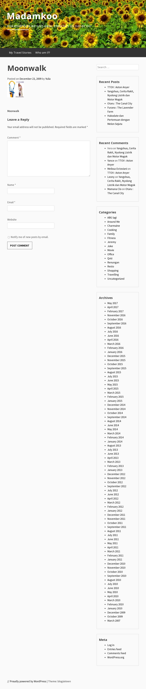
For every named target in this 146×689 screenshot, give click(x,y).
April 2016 (112, 339)
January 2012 (114, 510)
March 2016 (113, 343)
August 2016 (114, 327)
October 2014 (115, 413)
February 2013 (115, 466)
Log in (110, 645)
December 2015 (116, 356)
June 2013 (113, 453)
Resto (110, 266)
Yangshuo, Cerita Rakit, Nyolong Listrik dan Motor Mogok (120, 95)
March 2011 (113, 551)
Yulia (47, 78)
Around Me (113, 221)
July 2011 (112, 535)
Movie (110, 250)
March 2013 (113, 461)
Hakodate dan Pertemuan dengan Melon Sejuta (118, 120)
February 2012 (115, 506)
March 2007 (113, 620)
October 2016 (115, 319)
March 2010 (113, 600)
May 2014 (112, 429)
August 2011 (114, 531)
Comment (14, 137)
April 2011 (112, 547)
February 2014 (115, 437)
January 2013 (114, 470)
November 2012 (116, 478)
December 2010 (116, 563)
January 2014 (114, 441)
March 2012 (113, 502)
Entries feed (114, 649)
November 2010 (116, 567)
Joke (110, 246)
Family (111, 234)
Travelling (113, 274)
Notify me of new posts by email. (29, 237)
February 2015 (115, 396)
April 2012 (112, 498)
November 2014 (116, 409)
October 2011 (115, 523)
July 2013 (112, 449)
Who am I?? (42, 52)
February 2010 (115, 604)
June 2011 (113, 539)
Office (110, 254)
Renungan (113, 262)
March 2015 (113, 392)
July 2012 (112, 490)
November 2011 (116, 518)
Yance (110, 160)
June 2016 (113, 335)
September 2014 (116, 417)
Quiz (109, 258)
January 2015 (114, 400)
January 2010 (114, 608)
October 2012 (115, 482)
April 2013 (112, 457)
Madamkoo (32, 16)
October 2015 (115, 364)
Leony (110, 177)
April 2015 (112, 388)
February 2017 (115, 311)
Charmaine (113, 225)
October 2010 (115, 571)
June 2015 (113, 380)
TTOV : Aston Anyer (118, 87)
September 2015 (116, 368)
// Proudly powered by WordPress (26, 681)
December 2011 (116, 514)
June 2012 (113, 494)
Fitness (111, 238)
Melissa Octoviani (117, 168)
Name (11, 185)
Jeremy (111, 242)
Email (11, 202)
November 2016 (116, 315)
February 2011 (115, 555)
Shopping (112, 270)
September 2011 (116, 527)
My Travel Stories (20, 52)
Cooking (112, 230)
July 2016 (112, 331)
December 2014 (116, 404)
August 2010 (114, 580)
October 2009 (115, 616)
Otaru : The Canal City (119, 103)
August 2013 (114, 445)
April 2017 (112, 307)
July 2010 (112, 584)
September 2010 (116, 575)
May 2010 (112, 592)
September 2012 (116, 486)
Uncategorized (115, 278)
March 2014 (113, 433)
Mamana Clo (114, 189)
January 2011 (114, 559)
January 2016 (114, 352)
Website (12, 219)
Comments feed (116, 653)
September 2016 (116, 323)
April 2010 (112, 596)
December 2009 (116, 612)
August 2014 (114, 421)
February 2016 (115, 347)
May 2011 (112, 543)
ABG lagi (112, 217)
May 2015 (112, 384)
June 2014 (113, 425)
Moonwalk (13, 111)
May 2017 (112, 303)
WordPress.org (115, 657)
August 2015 (114, 372)
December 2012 (116, 474)
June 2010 (113, 588)
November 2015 (116, 360)
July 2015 (112, 376)
